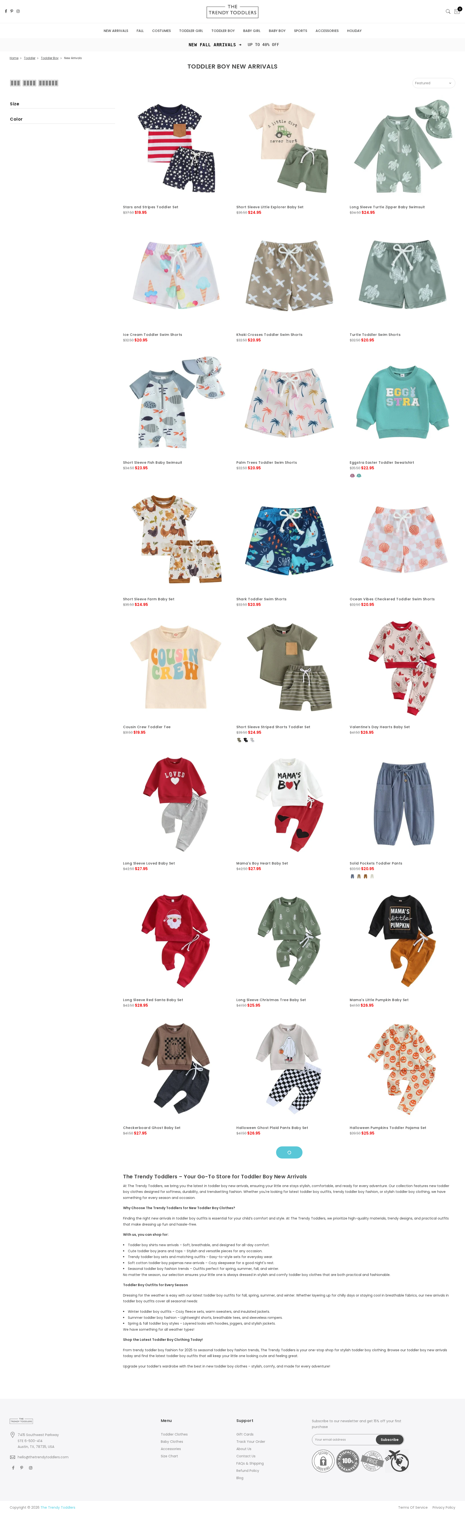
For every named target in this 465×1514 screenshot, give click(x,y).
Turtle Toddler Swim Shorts (375, 334)
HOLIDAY (354, 30)
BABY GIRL (251, 30)
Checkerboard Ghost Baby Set (152, 1127)
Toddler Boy (50, 58)
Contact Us (246, 1456)
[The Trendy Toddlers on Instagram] (18, 11)
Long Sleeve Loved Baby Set (149, 863)
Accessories (171, 1448)
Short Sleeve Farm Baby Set (148, 599)
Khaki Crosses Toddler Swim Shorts (269, 334)
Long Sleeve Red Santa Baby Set (153, 999)
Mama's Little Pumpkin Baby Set (379, 999)
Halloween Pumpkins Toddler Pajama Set (388, 1127)
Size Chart (169, 1456)
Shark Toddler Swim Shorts (261, 599)
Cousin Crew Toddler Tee (147, 727)
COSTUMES (161, 30)
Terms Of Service (413, 1507)
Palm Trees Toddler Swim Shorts (266, 462)
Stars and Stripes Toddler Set (150, 207)
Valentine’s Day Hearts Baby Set (380, 727)
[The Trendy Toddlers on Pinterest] (11, 11)
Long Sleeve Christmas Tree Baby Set (271, 999)
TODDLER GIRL (191, 30)
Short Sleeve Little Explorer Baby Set (270, 207)
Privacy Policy (444, 1507)
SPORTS (300, 30)
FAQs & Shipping (250, 1463)
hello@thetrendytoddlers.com (43, 1457)
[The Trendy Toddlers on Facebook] (6, 11)
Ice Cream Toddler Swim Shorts (152, 334)
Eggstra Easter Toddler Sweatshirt (382, 462)
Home (14, 58)
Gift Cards (245, 1434)
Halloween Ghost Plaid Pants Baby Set (272, 1127)
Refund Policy (247, 1470)
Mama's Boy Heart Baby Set (262, 863)
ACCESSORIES (327, 30)
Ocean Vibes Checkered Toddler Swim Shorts (392, 599)
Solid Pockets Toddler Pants (376, 863)
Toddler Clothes (174, 1434)
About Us (243, 1448)
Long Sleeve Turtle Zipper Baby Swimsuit (387, 207)
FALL (140, 30)
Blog (239, 1477)
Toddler (29, 58)
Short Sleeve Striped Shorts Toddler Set (273, 727)
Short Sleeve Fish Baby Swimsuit (152, 462)
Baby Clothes (172, 1441)
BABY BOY (277, 30)
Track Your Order (250, 1441)
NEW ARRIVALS (116, 30)
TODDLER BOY (223, 30)
